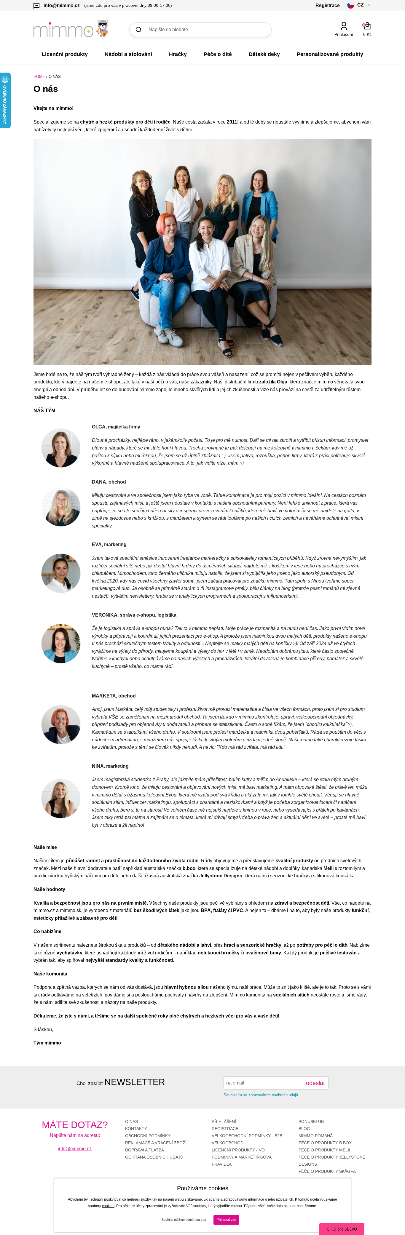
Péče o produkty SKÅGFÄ (327, 1171)
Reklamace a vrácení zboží (155, 1142)
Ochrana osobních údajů (154, 1157)
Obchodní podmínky (147, 1135)
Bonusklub (311, 1121)
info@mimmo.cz (75, 1148)
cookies (108, 1206)
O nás (131, 1121)
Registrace (225, 1128)
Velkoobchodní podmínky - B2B (247, 1135)
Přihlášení (224, 1121)
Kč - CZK (337, 44)
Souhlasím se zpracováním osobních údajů (261, 1095)
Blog (304, 1128)
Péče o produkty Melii (324, 1150)
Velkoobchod (227, 1142)
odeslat (315, 1083)
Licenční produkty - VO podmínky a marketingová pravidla (242, 1157)
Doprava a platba (144, 1150)
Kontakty (136, 1128)
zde (203, 1219)
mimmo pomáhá (316, 1135)
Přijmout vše (226, 1220)
